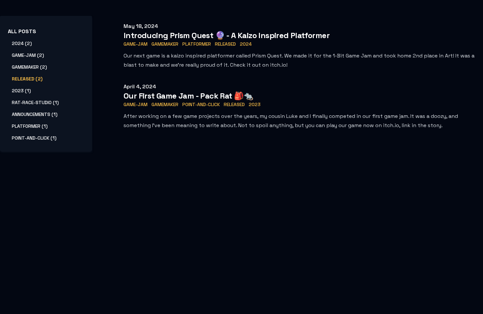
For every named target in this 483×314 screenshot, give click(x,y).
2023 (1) (21, 91)
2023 (255, 104)
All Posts (22, 31)
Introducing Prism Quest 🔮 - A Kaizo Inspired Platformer (227, 35)
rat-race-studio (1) (35, 102)
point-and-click (201, 104)
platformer (196, 44)
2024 (246, 44)
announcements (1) (35, 114)
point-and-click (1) (34, 138)
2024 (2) (22, 43)
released (225, 44)
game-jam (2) (28, 55)
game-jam (136, 44)
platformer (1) (30, 126)
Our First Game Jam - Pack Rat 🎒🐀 (188, 96)
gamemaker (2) (29, 67)
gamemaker (164, 44)
